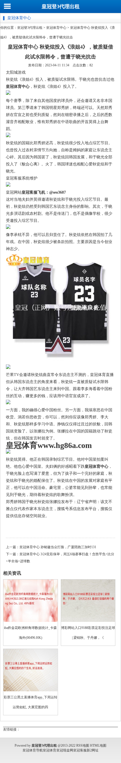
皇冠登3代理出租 (61, 6)
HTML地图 (98, 745)
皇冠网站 (14, 192)
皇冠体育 (49, 750)
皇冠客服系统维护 (21, 178)
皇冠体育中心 (56, 28)
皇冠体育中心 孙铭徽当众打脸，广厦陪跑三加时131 (57, 547)
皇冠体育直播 (102, 375)
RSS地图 (82, 745)
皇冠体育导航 (33, 750)
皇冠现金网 (64, 750)
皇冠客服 (80, 750)
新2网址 (92, 750)
